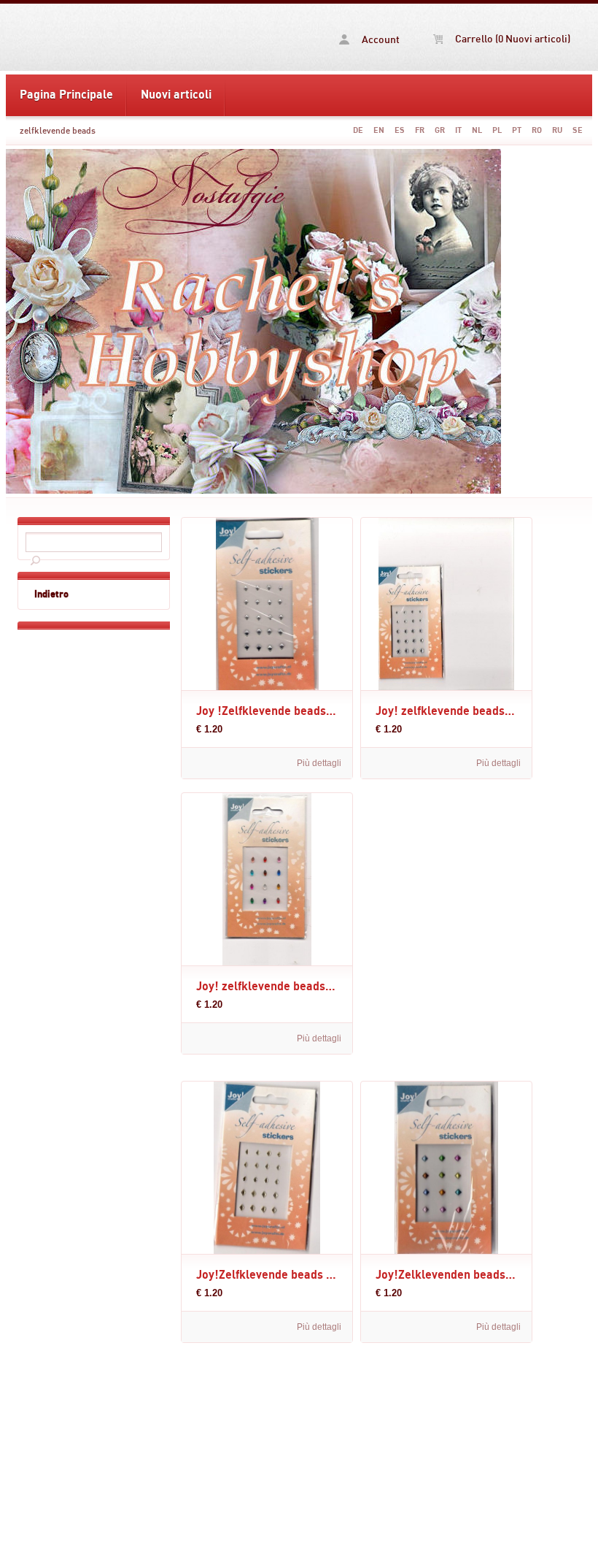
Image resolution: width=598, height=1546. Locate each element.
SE (577, 130)
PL (497, 130)
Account (380, 40)
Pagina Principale (66, 95)
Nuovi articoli (176, 95)
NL (477, 130)
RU (557, 130)
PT (516, 130)
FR (419, 130)
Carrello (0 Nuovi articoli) (511, 39)
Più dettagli (319, 763)
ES (400, 130)
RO (537, 130)
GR (440, 130)
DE (358, 130)
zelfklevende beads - (94, 37)
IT (458, 130)
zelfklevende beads (58, 130)
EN (378, 130)
